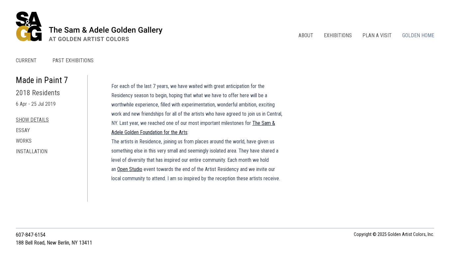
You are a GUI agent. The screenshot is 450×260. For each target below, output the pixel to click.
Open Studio (129, 169)
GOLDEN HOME (418, 35)
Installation (31, 151)
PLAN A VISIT (377, 35)
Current (26, 60)
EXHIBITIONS (338, 35)
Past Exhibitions (73, 60)
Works (24, 141)
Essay (23, 130)
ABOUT (305, 35)
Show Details (32, 120)
